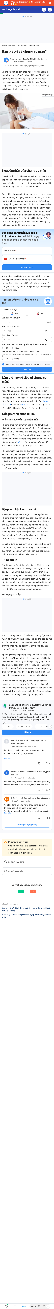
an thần (24, 404)
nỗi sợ (20, 442)
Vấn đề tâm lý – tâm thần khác (28, 46)
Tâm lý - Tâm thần (8, 46)
